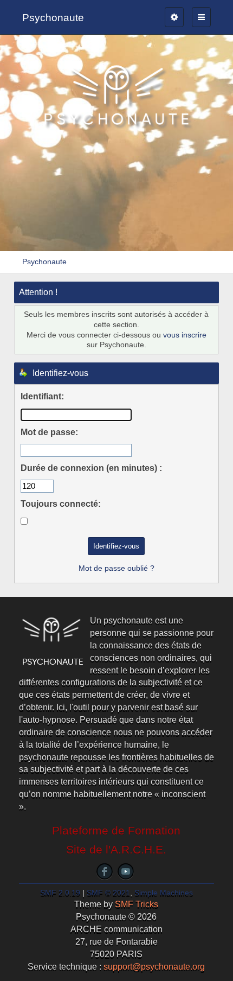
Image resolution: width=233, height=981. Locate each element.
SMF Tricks (136, 904)
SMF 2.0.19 (60, 893)
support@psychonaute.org (154, 966)
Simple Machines (163, 893)
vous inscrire (184, 334)
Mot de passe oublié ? (116, 568)
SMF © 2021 (108, 893)
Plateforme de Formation (116, 830)
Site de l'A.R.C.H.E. (116, 849)
